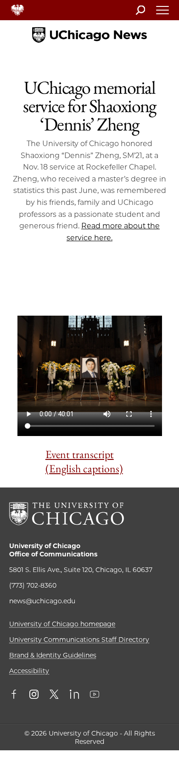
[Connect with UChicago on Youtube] (94, 695)
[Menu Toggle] (163, 13)
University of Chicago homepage (62, 624)
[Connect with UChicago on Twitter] (54, 695)
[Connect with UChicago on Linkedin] (74, 695)
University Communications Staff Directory (79, 639)
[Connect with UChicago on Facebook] (16, 695)
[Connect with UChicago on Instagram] (34, 695)
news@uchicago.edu (42, 601)
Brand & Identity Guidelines (52, 655)
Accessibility (29, 671)
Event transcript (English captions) (84, 462)
